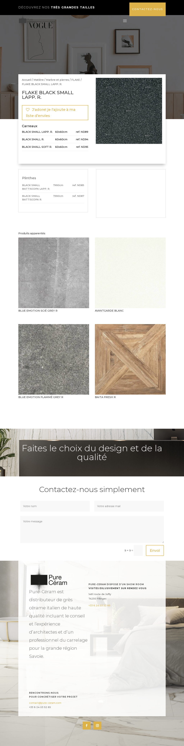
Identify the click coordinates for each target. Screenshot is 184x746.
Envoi (155, 550)
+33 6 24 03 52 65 (99, 605)
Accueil (26, 79)
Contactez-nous (147, 9)
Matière (39, 79)
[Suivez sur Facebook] (87, 725)
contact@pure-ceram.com (45, 702)
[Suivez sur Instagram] (97, 725)
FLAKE (75, 79)
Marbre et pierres (57, 79)
